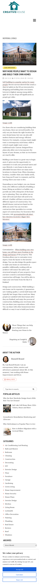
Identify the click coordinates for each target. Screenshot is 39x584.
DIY (6, 466)
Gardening (9, 483)
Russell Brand (20, 78)
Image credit (7, 123)
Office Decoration (12, 514)
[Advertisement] (14, 25)
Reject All (19, 580)
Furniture (8, 476)
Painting (8, 517)
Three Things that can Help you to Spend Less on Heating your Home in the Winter (18, 329)
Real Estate (9, 524)
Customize (19, 575)
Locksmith (9, 511)
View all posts (10, 379)
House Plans (9, 497)
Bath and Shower (11, 449)
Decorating (9, 462)
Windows (8, 535)
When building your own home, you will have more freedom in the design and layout (18, 252)
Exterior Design (11, 469)
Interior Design (11, 500)
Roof (7, 531)
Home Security (10, 493)
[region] (19, 567)
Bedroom (8, 452)
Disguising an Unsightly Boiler (18, 340)
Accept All (19, 569)
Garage (7, 480)
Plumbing (8, 521)
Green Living (10, 487)
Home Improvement (9, 68)
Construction (10, 459)
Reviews (8, 528)
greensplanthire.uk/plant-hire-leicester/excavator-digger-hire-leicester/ (18, 216)
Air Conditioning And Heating (16, 445)
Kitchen (8, 504)
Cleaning (8, 456)
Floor (7, 473)
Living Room (9, 507)
